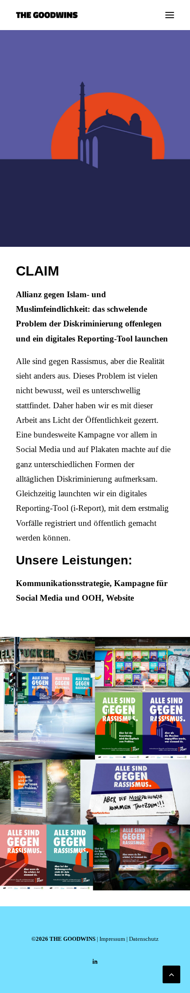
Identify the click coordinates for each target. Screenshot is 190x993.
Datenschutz (144, 938)
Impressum (112, 938)
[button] (169, 15)
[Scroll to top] (171, 973)
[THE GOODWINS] (47, 15)
